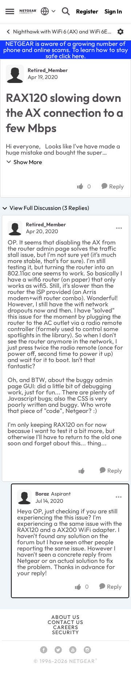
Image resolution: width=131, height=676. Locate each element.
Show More (27, 162)
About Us (65, 617)
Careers (65, 627)
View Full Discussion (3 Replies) (49, 208)
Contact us (65, 622)
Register (87, 11)
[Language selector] (48, 11)
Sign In (113, 11)
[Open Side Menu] (10, 11)
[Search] (65, 11)
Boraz (42, 493)
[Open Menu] (120, 32)
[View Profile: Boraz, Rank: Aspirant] (24, 497)
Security (65, 632)
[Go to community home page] (28, 11)
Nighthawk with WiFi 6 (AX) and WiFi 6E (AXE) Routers (62, 31)
